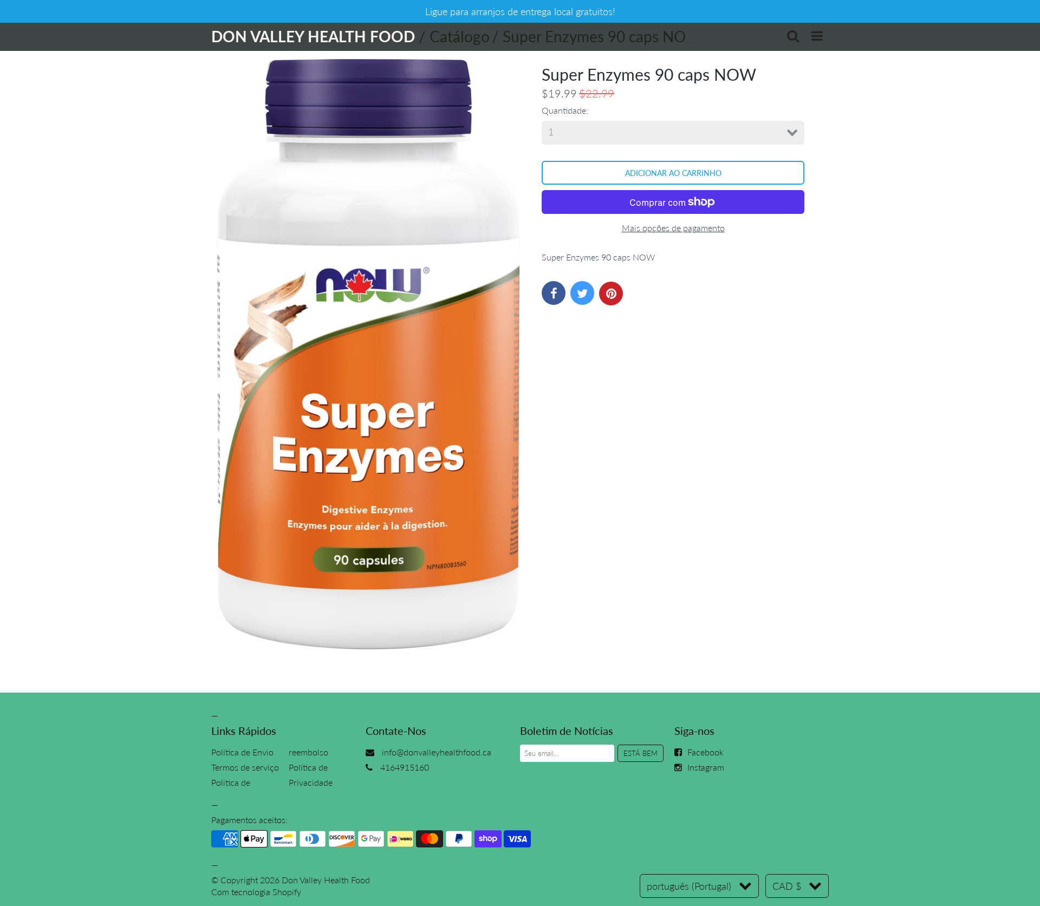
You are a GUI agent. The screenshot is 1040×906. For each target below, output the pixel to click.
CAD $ (786, 886)
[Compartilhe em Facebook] (554, 293)
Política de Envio (242, 752)
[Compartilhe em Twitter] (582, 293)
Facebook (705, 752)
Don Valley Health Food (326, 880)
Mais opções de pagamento (673, 228)
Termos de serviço (245, 767)
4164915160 (404, 767)
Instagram (705, 767)
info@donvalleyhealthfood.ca (436, 752)
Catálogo (460, 36)
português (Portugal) (689, 886)
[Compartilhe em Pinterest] (611, 293)
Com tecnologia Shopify (256, 892)
